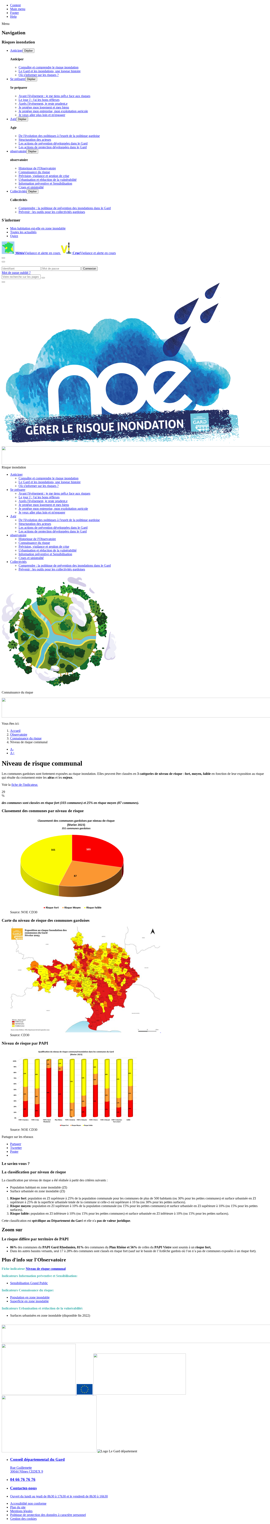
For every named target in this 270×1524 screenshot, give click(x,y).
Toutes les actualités (23, 232)
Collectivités (18, 191)
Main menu (17, 9)
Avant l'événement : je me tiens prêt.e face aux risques (54, 96)
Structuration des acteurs (35, 139)
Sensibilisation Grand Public (29, 1283)
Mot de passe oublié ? (16, 272)
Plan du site (18, 1507)
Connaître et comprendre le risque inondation (48, 67)
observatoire (18, 151)
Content (15, 5)
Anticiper (16, 50)
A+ (12, 753)
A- (12, 749)
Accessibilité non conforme (28, 1503)
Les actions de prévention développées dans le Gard (53, 143)
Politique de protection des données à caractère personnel (48, 1515)
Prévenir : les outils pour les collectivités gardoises (52, 212)
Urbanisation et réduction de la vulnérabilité (48, 179)
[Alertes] (3, 258)
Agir (13, 119)
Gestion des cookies (23, 1518)
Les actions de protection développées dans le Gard (53, 147)
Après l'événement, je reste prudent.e (43, 103)
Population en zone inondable (30, 1297)
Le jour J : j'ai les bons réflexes (39, 100)
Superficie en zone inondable (29, 1301)
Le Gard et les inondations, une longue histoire (50, 71)
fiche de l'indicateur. (24, 784)
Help (13, 16)
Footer (14, 13)
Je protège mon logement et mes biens (44, 107)
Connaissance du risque (34, 172)
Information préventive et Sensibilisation (45, 183)
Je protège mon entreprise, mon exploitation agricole (53, 111)
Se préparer (17, 79)
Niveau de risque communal (46, 1268)
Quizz (14, 236)
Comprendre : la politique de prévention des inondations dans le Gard (65, 208)
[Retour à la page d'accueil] (121, 444)
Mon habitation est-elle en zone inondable (38, 228)
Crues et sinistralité (31, 187)
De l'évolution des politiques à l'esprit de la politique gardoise (59, 136)
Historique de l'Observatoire (37, 168)
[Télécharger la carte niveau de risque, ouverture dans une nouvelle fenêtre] (85, 1031)
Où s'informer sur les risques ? (39, 75)
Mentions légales (21, 1511)
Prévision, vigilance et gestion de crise (44, 176)
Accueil (15, 730)
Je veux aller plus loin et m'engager (42, 115)
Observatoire (18, 734)
